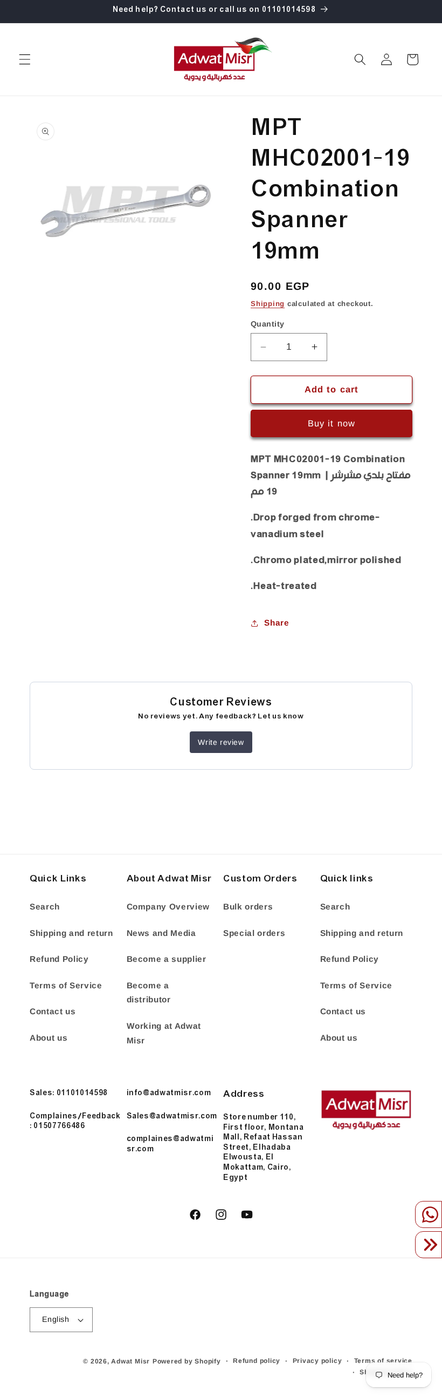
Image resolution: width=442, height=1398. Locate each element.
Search (45, 906)
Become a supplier (166, 958)
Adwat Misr (130, 1361)
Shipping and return (71, 933)
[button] (25, 59)
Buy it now (331, 423)
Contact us (53, 1011)
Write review (221, 742)
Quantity (268, 324)
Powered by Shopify (187, 1361)
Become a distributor (149, 993)
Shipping (268, 304)
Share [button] (276, 622)
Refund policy (256, 1361)
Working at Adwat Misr (164, 1033)
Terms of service (383, 1361)
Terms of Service (66, 985)
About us (48, 1037)
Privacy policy (317, 1361)
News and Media (161, 933)
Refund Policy (59, 958)
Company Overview (168, 906)
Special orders (254, 933)
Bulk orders (248, 906)
